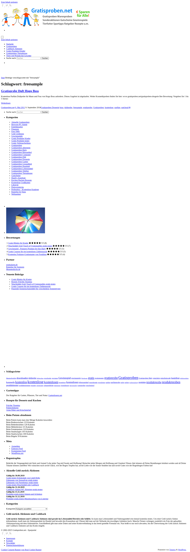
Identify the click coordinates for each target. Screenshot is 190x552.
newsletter (101, 382)
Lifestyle (14, 185)
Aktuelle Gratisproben (20, 122)
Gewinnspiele (17, 136)
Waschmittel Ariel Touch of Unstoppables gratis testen (30, 246)
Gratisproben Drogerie (50, 107)
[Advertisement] (36, 70)
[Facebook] (3, 6)
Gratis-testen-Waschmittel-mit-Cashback (22, 485)
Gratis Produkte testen (20, 141)
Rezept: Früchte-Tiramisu (21, 282)
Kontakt (9, 541)
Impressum (10, 538)
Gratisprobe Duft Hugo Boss (20, 91)
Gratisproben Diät (18, 157)
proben (127, 382)
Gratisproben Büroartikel (21, 152)
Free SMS (15, 131)
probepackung (133, 382)
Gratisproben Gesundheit (21, 164)
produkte (142, 382)
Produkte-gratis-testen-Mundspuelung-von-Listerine (27, 499)
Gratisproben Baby (19, 150)
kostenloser (62, 382)
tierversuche (73, 385)
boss (61, 107)
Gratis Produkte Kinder (20, 138)
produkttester (12, 385)
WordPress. (182, 550)
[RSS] (10, 6)
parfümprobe (115, 382)
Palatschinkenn (12, 408)
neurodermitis (93, 382)
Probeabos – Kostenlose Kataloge (25, 189)
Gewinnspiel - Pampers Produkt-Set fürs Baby (27, 249)
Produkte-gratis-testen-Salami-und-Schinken (24, 494)
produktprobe (153, 382)
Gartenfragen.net (55, 395)
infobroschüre (184, 378)
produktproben (171, 382)
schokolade (39, 385)
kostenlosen (51, 382)
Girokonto (84, 378)
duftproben (40, 378)
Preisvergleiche (17, 187)
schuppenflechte (49, 385)
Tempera (172, 550)
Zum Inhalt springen (9, 2)
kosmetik (10, 382)
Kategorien (10, 509)
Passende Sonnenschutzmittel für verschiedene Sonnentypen (35, 289)
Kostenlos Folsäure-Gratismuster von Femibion (27, 254)
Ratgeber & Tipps (18, 192)
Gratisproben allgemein (20, 148)
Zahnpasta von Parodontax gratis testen (22, 482)
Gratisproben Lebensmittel (22, 169)
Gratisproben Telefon (20, 171)
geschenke (47, 378)
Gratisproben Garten (19, 162)
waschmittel (90, 385)
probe (122, 382)
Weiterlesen (5, 103)
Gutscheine (16, 175)
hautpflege (175, 378)
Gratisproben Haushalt (20, 166)
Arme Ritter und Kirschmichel (18, 410)
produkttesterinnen (24, 385)
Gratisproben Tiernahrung (21, 173)
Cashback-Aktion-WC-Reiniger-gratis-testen (24, 489)
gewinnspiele (76, 378)
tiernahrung (65, 385)
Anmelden (15, 446)
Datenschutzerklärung (15, 545)
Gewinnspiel (64, 378)
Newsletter (10, 543)
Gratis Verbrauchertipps (21, 143)
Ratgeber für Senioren (15, 267)
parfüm (117, 107)
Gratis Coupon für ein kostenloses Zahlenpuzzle (27, 251)
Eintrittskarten (17, 127)
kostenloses (72, 382)
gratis (91, 377)
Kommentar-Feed (18, 451)
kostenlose (109, 107)
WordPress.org (17, 453)
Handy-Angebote (18, 178)
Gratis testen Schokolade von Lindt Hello (23, 478)
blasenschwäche (11, 378)
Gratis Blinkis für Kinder (18, 243)
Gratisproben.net (8, 107)
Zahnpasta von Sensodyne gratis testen (22, 480)
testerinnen (57, 385)
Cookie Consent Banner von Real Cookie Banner (21, 550)
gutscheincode (165, 378)
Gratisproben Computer (21, 155)
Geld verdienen (17, 134)
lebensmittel (84, 382)
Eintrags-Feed (17, 449)
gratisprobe (87, 107)
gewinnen (55, 378)
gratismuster (99, 378)
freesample (77, 107)
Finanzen (15, 129)
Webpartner (16, 194)
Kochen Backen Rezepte (21, 180)
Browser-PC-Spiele (19, 124)
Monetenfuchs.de (13, 269)
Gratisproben (98, 107)
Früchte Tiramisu (13, 405)
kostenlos (21, 382)
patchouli (125, 107)
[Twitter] (7, 6)
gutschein (156, 378)
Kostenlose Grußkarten (20, 182)
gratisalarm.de (12, 265)
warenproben (81, 385)
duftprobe (68, 107)
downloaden (22, 378)
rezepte (33, 385)
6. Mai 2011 (20, 107)
